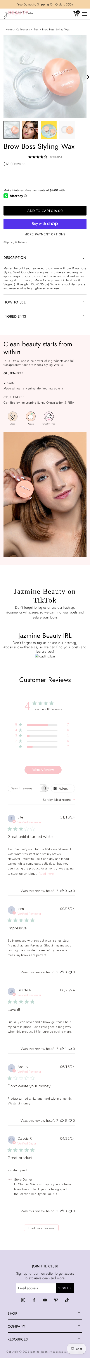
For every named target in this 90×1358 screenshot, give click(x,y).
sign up (65, 1288)
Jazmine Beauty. (40, 1352)
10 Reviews (56, 156)
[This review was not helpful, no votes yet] (70, 890)
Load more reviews (41, 1228)
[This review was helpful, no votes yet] (62, 890)
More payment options (45, 234)
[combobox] (59, 800)
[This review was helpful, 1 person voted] (62, 1048)
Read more (46, 874)
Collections (23, 30)
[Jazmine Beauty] (22, 15)
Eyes (36, 30)
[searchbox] (24, 788)
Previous (4, 77)
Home (8, 30)
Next (86, 77)
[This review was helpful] (62, 1120)
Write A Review (43, 770)
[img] (23, 1300)
